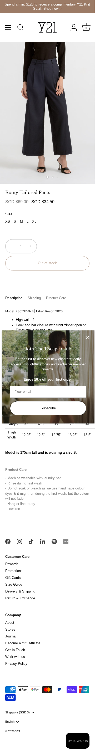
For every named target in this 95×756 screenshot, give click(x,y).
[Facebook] (8, 541)
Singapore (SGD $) (17, 712)
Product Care (56, 298)
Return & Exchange (20, 598)
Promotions (14, 571)
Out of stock (47, 263)
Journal (10, 636)
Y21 (17, 731)
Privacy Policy (16, 664)
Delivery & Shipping (20, 591)
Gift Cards (13, 578)
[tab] (16, 298)
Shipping (34, 298)
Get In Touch (15, 650)
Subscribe (48, 408)
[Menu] (8, 27)
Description (13, 298)
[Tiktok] (31, 541)
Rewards (11, 564)
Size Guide (13, 584)
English (9, 721)
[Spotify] (54, 541)
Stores (10, 629)
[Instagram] (19, 541)
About (9, 623)
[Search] (20, 28)
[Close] (87, 337)
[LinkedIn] (42, 541)
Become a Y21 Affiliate (22, 643)
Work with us (15, 657)
